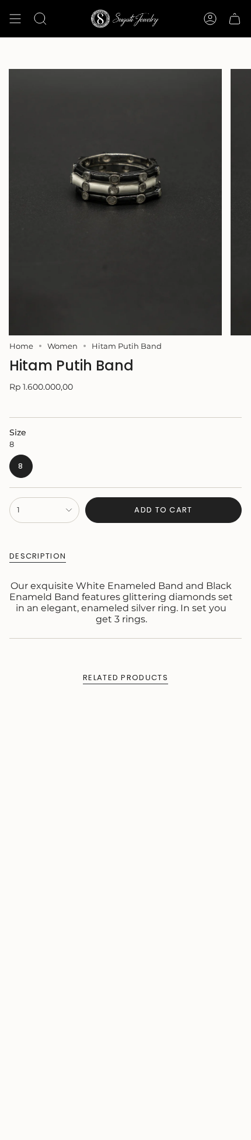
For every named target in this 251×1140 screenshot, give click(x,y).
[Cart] (234, 18)
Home (21, 346)
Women (62, 346)
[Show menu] (15, 18)
